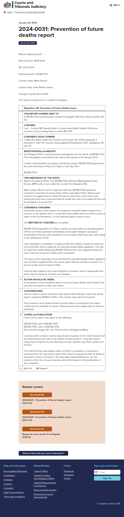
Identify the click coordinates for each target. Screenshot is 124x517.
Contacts (8, 479)
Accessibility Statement (15, 471)
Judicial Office (41, 471)
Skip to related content (30, 54)
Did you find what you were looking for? (43, 453)
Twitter (67, 478)
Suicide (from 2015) (27, 43)
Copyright (8, 488)
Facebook (69, 471)
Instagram (69, 475)
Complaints (9, 475)
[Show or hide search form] (111, 5)
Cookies (8, 484)
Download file (41, 394)
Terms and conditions (14, 496)
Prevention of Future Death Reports (30, 12)
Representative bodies (45, 490)
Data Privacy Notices (14, 492)
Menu (116, 5)
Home (9, 12)
